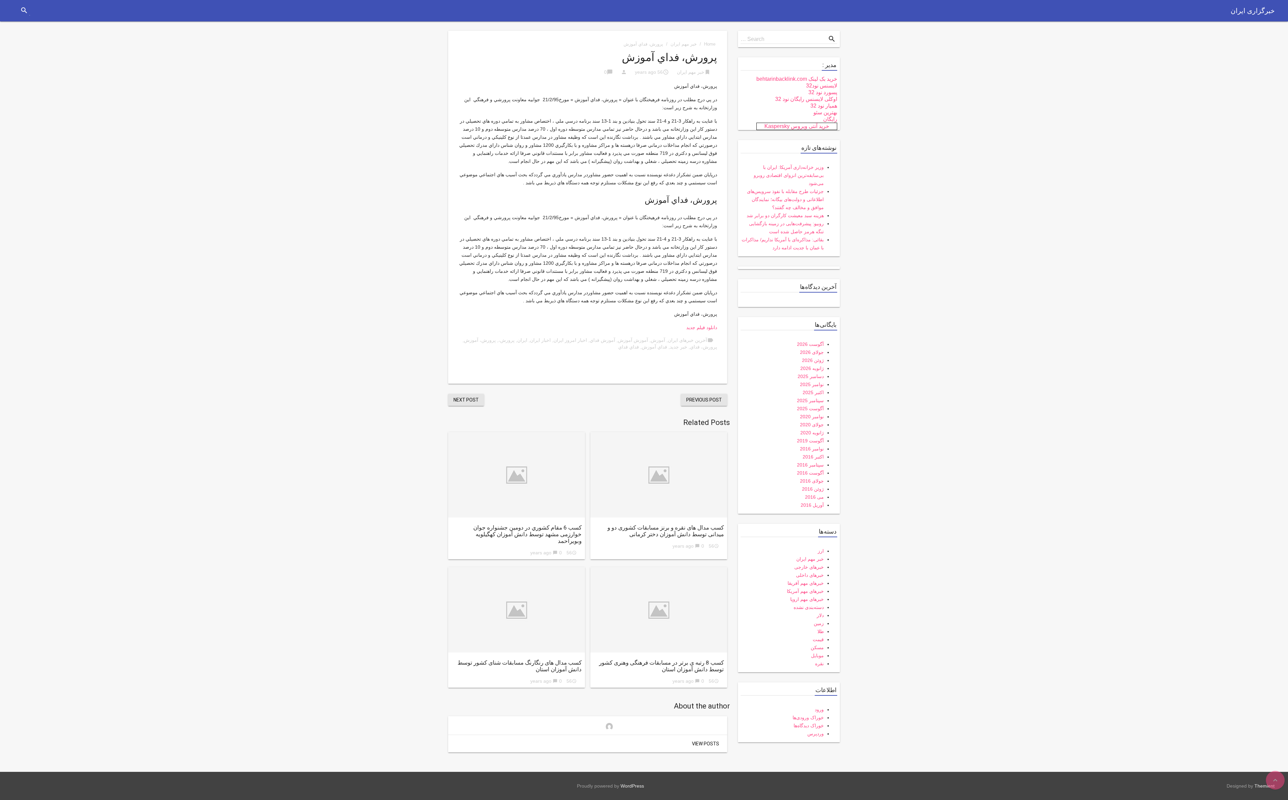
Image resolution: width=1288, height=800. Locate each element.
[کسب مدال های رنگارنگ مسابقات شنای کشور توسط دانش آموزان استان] (516, 610)
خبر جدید (678, 347)
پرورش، (506, 340)
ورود (819, 709)
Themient (1264, 786)
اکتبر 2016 (813, 456)
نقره (819, 663)
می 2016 (814, 497)
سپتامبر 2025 (810, 400)
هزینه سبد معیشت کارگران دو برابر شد (785, 215)
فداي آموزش (654, 347)
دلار (820, 615)
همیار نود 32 (823, 106)
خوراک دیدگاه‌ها (809, 725)
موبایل (817, 655)
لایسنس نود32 (821, 85)
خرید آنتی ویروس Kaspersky (796, 126)
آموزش (658, 340)
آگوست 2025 (810, 408)
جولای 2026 (812, 352)
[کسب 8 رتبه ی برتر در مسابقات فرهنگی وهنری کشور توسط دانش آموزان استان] (658, 610)
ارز (821, 551)
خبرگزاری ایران (1253, 11)
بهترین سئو (825, 112)
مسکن (817, 647)
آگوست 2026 (810, 344)
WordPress (632, 786)
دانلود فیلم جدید (701, 327)
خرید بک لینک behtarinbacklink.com (796, 79)
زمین (819, 623)
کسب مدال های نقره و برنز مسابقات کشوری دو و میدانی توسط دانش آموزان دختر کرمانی (665, 531)
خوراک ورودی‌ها (808, 717)
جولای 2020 (812, 424)
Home (709, 44)
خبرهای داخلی (810, 575)
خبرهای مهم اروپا (807, 599)
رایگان (830, 119)
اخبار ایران (540, 340)
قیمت (818, 639)
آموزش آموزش (633, 340)
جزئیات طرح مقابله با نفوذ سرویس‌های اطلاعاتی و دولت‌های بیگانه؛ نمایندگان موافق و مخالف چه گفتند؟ (785, 199)
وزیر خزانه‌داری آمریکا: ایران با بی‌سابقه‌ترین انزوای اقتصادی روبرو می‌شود (789, 175)
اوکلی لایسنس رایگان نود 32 (806, 99)
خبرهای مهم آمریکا (805, 591)
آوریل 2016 (812, 505)
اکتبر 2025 (813, 392)
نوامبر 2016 (812, 448)
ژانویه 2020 (812, 432)
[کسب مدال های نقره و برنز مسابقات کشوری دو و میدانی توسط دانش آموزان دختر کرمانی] (658, 474)
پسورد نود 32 (822, 92)
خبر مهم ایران (683, 44)
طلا (820, 631)
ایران (522, 340)
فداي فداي (628, 347)
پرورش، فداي (703, 347)
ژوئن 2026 (813, 360)
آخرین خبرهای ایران (687, 340)
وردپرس (815, 733)
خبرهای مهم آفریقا (806, 583)
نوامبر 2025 (812, 384)
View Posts (705, 743)
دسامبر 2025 (811, 376)
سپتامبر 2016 (810, 465)
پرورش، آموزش (480, 340)
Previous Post (704, 400)
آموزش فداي (602, 340)
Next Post (466, 400)
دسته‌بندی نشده (809, 607)
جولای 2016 (812, 481)
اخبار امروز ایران (570, 340)
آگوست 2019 (810, 440)
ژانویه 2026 (812, 368)
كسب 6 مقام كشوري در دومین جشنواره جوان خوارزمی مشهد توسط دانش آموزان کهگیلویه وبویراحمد (527, 534)
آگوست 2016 (810, 473)
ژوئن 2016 (813, 489)
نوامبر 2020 (812, 416)
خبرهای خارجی (809, 567)
